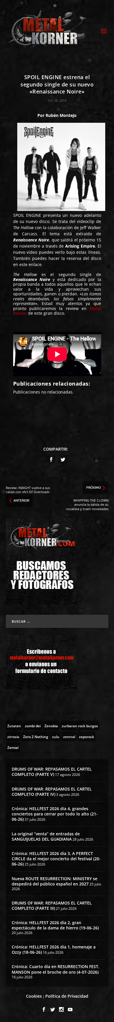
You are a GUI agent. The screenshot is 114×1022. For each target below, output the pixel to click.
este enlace (30, 264)
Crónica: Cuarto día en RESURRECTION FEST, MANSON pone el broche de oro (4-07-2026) (55, 969)
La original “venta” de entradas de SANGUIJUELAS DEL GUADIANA (46, 836)
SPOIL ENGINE (27, 215)
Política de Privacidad (66, 996)
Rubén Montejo (61, 115)
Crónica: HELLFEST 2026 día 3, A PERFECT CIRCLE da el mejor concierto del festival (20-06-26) (56, 859)
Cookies (34, 996)
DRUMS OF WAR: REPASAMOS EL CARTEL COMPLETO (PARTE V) (52, 771)
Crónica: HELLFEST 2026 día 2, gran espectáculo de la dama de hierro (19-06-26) (55, 925)
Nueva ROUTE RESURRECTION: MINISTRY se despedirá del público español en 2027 (54, 881)
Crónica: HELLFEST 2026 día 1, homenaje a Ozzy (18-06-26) (54, 949)
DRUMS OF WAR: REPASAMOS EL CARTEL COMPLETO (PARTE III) (52, 905)
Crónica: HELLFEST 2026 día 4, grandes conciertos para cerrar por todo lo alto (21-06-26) (55, 814)
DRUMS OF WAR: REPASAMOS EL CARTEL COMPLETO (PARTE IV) (52, 791)
